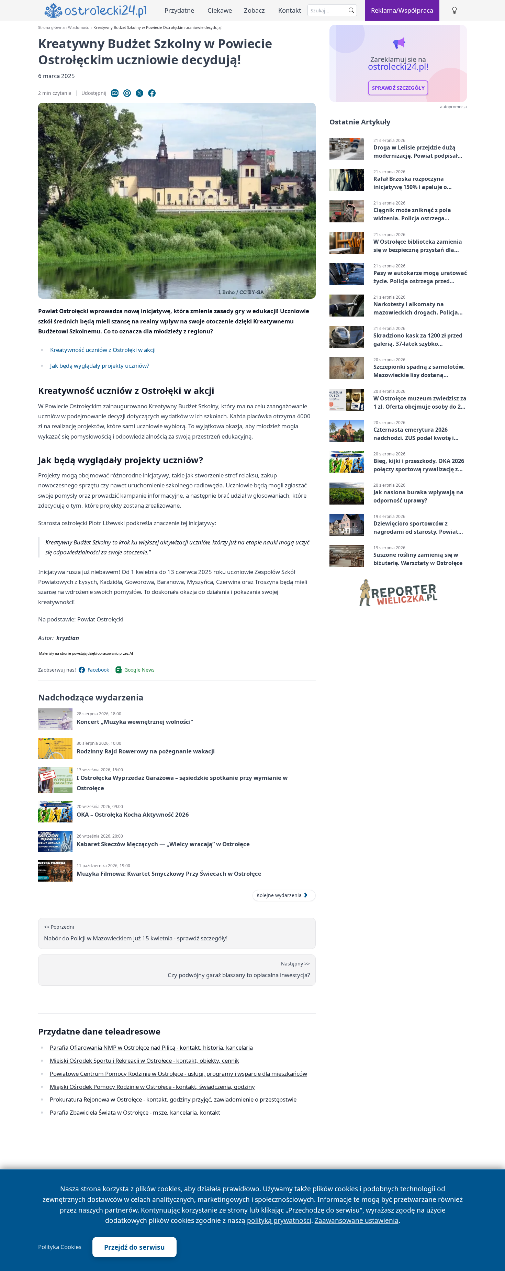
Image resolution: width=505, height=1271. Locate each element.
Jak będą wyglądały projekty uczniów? (99, 365)
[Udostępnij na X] (139, 93)
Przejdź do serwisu (134, 1247)
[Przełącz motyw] (454, 10)
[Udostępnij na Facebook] (152, 93)
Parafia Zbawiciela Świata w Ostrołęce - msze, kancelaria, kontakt (135, 1112)
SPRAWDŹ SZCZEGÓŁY (398, 88)
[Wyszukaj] (351, 10)
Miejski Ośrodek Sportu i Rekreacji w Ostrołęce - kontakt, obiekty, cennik (144, 1060)
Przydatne (179, 10)
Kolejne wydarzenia (279, 895)
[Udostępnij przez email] (127, 93)
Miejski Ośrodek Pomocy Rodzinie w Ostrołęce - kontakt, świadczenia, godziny (152, 1087)
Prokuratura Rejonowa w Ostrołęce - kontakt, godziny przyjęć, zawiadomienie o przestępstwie (173, 1099)
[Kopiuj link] (115, 93)
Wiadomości (79, 27)
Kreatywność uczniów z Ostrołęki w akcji (103, 350)
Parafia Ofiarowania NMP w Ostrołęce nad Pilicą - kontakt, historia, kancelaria (151, 1047)
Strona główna (51, 27)
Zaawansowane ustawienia (357, 1220)
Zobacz (254, 10)
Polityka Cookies (59, 1247)
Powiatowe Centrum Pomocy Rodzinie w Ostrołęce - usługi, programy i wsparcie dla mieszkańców (178, 1073)
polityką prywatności (279, 1220)
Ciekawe (219, 10)
